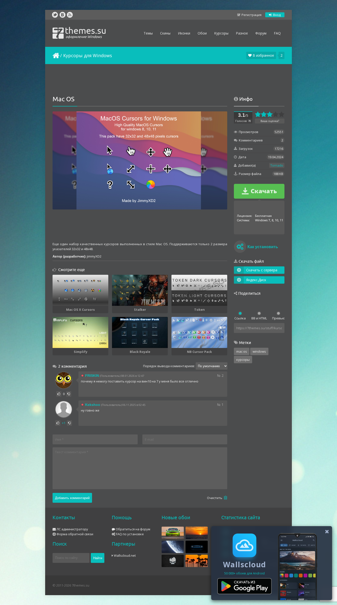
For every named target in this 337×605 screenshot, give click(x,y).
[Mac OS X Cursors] (80, 290)
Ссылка (240, 318)
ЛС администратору (72, 529)
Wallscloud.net (124, 555)
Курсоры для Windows (87, 55)
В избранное (263, 55)
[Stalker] (140, 290)
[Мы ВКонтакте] (62, 15)
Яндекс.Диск (256, 279)
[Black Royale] (140, 332)
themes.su (85, 32)
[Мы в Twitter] (55, 15)
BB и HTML (259, 318)
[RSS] (70, 15)
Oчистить (215, 498)
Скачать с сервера (261, 270)
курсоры (243, 359)
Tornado (276, 165)
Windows (259, 351)
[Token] (199, 290)
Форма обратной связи (74, 534)
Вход (276, 15)
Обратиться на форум (132, 529)
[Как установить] (240, 247)
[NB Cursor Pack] (199, 332)
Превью (278, 318)
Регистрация (251, 15)
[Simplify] (80, 332)
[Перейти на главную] (55, 55)
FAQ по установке (129, 534)
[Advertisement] (168, 80)
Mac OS (241, 351)
